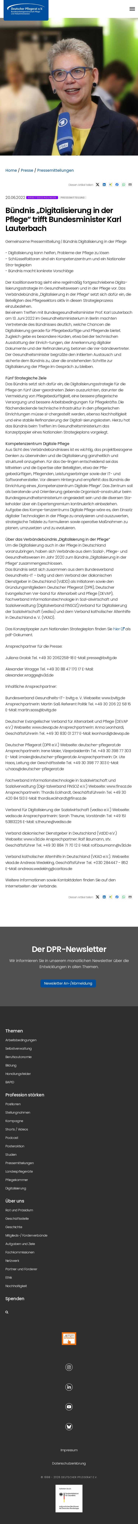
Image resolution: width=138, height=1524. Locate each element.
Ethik (8, 1277)
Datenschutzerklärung (69, 1463)
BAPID (9, 1082)
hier (117, 629)
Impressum (69, 1450)
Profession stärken (24, 1095)
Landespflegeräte (19, 1171)
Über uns (14, 1201)
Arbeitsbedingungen (42, 197)
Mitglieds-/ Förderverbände (26, 1235)
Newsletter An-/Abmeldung (68, 983)
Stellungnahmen (17, 1112)
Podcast (11, 1137)
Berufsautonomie (18, 1057)
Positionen (12, 1104)
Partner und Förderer (21, 1269)
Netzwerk (12, 1260)
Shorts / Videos (16, 1129)
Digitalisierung (15, 1188)
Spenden (14, 1299)
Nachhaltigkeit (16, 1286)
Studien (11, 1154)
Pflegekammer (16, 1180)
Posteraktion (14, 1146)
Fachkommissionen (19, 1252)
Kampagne (14, 1121)
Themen (14, 1031)
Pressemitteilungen (55, 170)
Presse (27, 170)
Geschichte (13, 1227)
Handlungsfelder (18, 1073)
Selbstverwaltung (18, 1048)
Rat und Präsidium (19, 1210)
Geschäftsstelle (17, 1218)
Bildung (11, 1065)
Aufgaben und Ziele (20, 1244)
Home (11, 170)
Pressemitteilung (73, 197)
